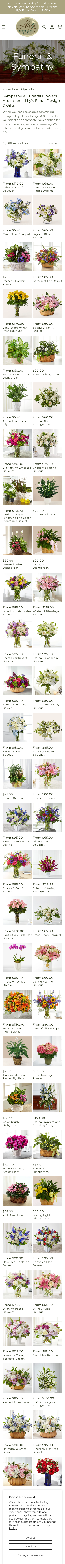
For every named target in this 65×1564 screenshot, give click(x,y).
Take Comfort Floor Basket (16, 843)
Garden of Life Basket (47, 281)
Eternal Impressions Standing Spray (46, 1123)
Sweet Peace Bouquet (11, 753)
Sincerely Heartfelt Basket (45, 1450)
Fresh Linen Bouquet (47, 935)
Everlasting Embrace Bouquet (17, 469)
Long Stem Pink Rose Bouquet (17, 936)
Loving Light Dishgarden (41, 1217)
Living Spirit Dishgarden (41, 566)
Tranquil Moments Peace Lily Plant (15, 1076)
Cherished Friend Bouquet (44, 469)
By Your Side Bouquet (41, 1310)
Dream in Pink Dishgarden (12, 566)
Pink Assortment (14, 1215)
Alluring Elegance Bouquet (45, 753)
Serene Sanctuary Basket (15, 706)
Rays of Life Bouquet (47, 1028)
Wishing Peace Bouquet (13, 1310)
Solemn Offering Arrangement (44, 890)
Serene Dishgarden (46, 374)
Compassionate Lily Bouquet (46, 706)
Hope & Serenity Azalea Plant (13, 1170)
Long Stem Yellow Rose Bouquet (15, 329)
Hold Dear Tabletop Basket (16, 1263)
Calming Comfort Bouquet (15, 189)
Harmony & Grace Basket (15, 1450)
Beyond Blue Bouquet (41, 236)
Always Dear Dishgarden (41, 1170)
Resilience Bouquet (46, 798)
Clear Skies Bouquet (16, 234)
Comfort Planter (44, 514)
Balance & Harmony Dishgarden (16, 376)
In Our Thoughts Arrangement (44, 1404)
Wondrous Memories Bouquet (17, 613)
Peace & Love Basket (17, 1402)
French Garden (13, 798)
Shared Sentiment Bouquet (15, 659)
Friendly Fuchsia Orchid (14, 983)
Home (6, 89)
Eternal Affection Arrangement (44, 422)
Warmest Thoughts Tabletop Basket (16, 1357)
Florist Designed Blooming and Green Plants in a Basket (17, 518)
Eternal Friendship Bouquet (45, 659)
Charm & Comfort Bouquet (15, 890)
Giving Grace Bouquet (41, 843)
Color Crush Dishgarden (11, 1123)
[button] (44, 27)
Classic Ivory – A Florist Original (44, 189)
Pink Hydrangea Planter (43, 1076)
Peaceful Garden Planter (14, 282)
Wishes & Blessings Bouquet (46, 613)
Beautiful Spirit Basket (43, 329)
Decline (31, 1546)
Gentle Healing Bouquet (43, 983)
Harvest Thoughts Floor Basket (15, 1030)
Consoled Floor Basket (43, 1263)
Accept (30, 1537)
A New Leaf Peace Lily (15, 422)
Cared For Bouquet (46, 1355)
